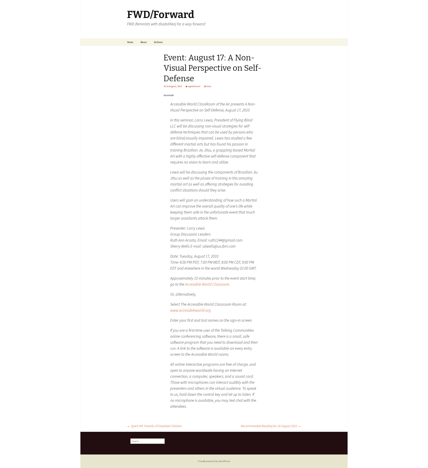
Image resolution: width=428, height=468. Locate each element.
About (143, 42)
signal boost (194, 86)
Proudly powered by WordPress (214, 461)
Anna (208, 86)
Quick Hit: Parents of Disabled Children (154, 426)
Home (130, 42)
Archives (158, 42)
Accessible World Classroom (207, 284)
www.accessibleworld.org (190, 310)
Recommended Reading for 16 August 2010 (271, 426)
